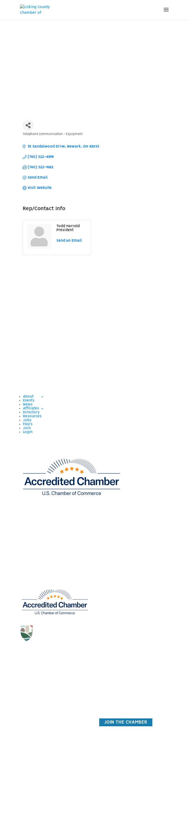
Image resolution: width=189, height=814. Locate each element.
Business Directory (54, 688)
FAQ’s (27, 424)
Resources (32, 416)
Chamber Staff (134, 568)
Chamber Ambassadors (134, 600)
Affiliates (31, 408)
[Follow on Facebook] (45, 653)
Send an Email (69, 241)
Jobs (27, 420)
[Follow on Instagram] (55, 653)
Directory (31, 412)
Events (28, 401)
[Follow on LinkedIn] (64, 653)
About (28, 397)
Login (27, 432)
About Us (134, 558)
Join (27, 428)
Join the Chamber (55, 677)
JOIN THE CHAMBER (125, 722)
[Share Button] (28, 125)
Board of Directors (134, 579)
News (27, 405)
